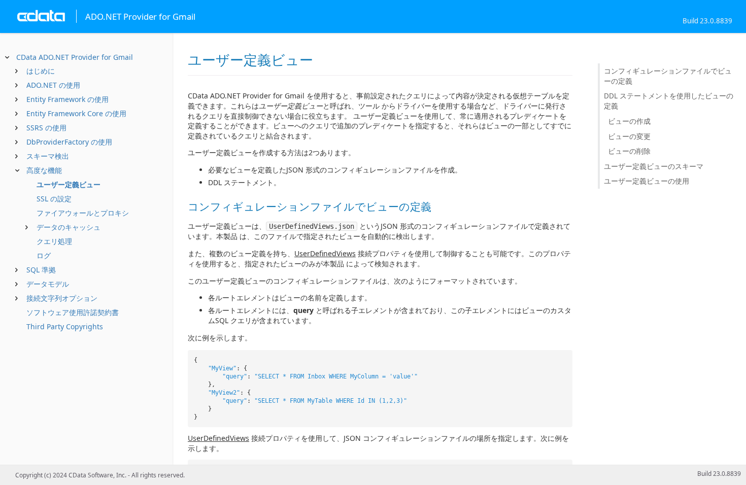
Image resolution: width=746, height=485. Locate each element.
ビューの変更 (629, 136)
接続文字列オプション (61, 298)
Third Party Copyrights (64, 326)
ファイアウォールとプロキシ (83, 213)
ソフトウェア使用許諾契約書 (72, 312)
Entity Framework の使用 (67, 99)
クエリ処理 (54, 241)
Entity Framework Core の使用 (76, 113)
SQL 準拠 (41, 269)
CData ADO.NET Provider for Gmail (74, 57)
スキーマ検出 (47, 156)
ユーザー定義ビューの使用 (646, 181)
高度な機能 (44, 170)
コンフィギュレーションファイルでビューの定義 (668, 76)
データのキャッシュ (68, 227)
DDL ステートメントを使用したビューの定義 (668, 101)
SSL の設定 (54, 198)
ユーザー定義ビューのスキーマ (653, 166)
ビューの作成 (629, 121)
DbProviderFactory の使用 (69, 142)
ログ (44, 255)
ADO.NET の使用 (53, 85)
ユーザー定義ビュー (68, 184)
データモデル (47, 284)
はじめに (40, 71)
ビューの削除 (629, 151)
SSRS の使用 (46, 127)
